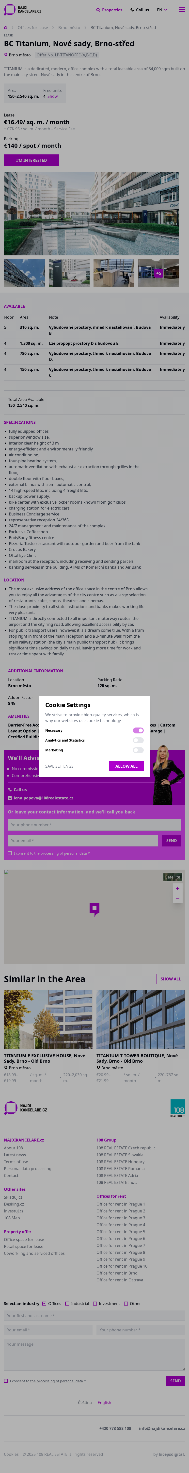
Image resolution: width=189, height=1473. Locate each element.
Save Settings (59, 766)
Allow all (126, 766)
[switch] (138, 730)
